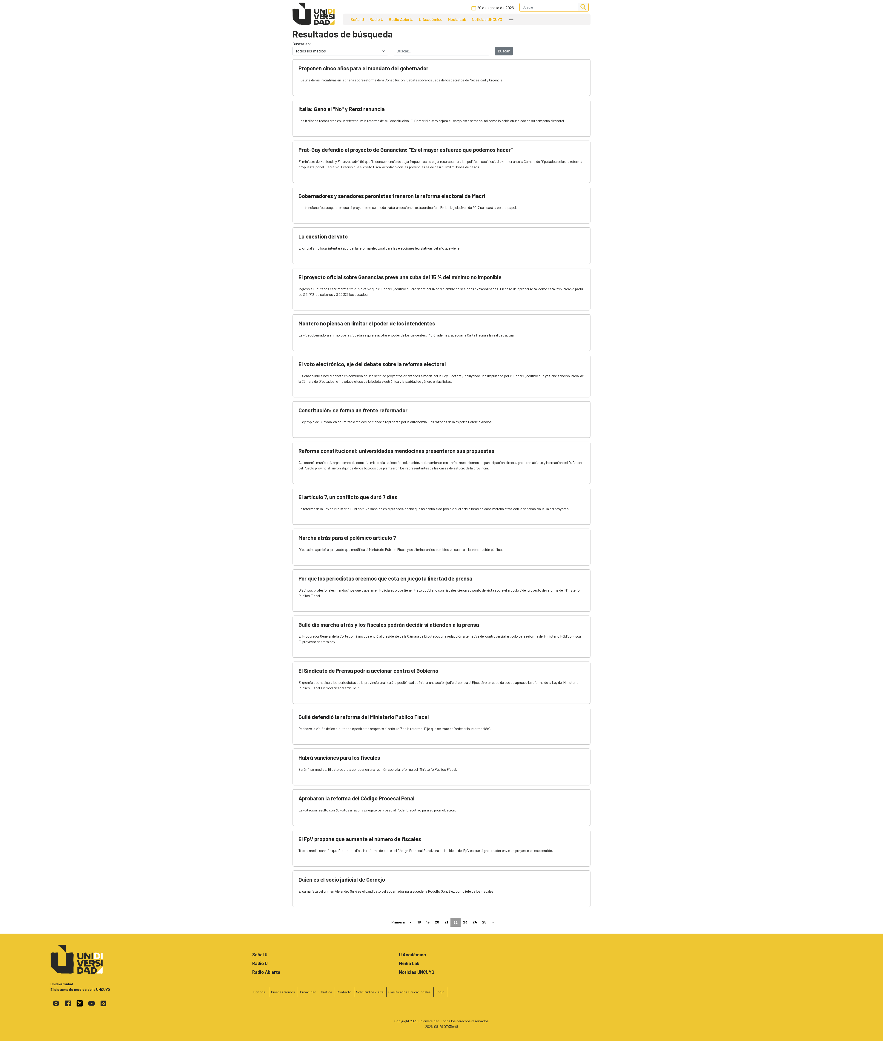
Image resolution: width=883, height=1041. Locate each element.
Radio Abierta (401, 19)
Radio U (376, 19)
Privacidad (308, 992)
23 (465, 922)
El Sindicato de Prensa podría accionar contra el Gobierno (368, 670)
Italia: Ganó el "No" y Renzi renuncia (341, 109)
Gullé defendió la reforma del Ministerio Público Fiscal (363, 716)
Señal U (357, 19)
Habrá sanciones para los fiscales (339, 757)
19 (428, 922)
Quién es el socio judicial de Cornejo (341, 879)
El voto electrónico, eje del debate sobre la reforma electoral (372, 364)
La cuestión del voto (323, 236)
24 (475, 922)
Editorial (259, 992)
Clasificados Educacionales (409, 992)
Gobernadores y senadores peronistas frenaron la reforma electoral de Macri (391, 196)
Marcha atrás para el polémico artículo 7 (347, 537)
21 (446, 922)
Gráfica (326, 992)
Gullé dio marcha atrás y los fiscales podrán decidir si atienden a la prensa (388, 624)
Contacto (344, 992)
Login (440, 992)
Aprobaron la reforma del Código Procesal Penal (356, 798)
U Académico (430, 19)
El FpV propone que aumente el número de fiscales (359, 839)
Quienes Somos (283, 992)
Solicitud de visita (370, 992)
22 (455, 922)
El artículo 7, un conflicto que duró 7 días (347, 497)
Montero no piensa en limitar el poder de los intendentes (366, 323)
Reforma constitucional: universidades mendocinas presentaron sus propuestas (396, 450)
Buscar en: (301, 43)
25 (484, 922)
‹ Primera (397, 922)
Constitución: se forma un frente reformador (352, 410)
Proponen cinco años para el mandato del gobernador (363, 68)
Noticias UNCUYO (487, 19)
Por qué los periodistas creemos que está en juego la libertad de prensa (385, 578)
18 (419, 922)
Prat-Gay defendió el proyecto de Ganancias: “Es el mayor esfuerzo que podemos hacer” (405, 149)
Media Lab (457, 19)
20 (437, 922)
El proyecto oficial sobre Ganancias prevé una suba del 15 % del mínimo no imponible (400, 277)
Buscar (504, 51)
